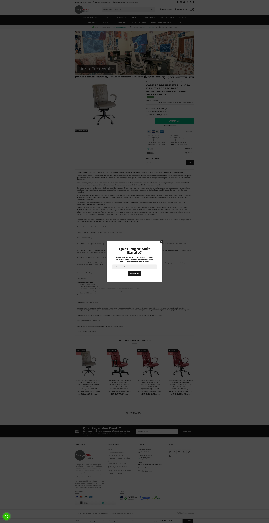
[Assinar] (134, 273)
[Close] (161, 241)
